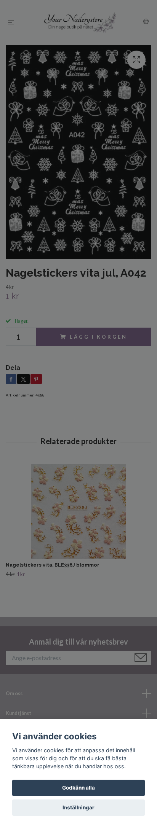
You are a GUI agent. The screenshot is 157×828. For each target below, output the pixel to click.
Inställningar (78, 807)
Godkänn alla (78, 788)
